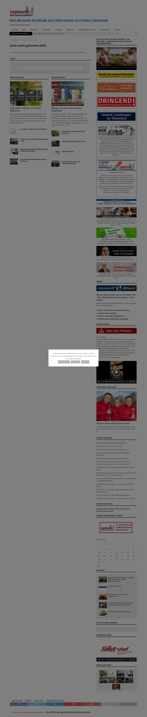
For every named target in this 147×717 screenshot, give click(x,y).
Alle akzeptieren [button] (63, 362)
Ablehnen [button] (85, 362)
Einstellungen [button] (75, 362)
